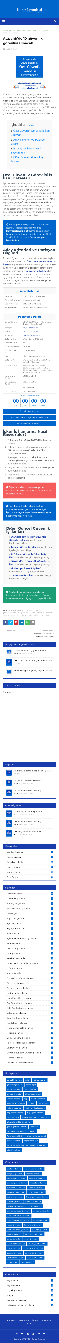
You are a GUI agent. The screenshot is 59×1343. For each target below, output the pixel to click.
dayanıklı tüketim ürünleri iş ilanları (29, 1053)
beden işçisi (31, 1084)
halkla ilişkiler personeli (36, 1136)
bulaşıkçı (32, 1131)
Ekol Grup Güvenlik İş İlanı (25, 568)
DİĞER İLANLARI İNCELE (31, 424)
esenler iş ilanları (14, 1201)
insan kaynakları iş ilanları (30, 998)
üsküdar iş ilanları (41, 615)
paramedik (44, 1117)
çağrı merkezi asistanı (35, 1108)
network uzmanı (14, 1108)
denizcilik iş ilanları (30, 948)
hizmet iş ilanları (30, 893)
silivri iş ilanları (31, 1239)
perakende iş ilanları (30, 958)
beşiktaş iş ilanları (15, 1197)
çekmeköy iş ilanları (33, 1253)
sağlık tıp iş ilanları (30, 918)
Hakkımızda (23, 1320)
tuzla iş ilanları (13, 1248)
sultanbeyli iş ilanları (16, 1243)
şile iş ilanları (12, 1262)
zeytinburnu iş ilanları (33, 1248)
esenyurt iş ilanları (33, 1201)
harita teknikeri (13, 1140)
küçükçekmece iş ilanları (17, 1229)
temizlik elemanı (14, 1080)
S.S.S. (29, 1324)
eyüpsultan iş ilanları (16, 1206)
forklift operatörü (14, 1136)
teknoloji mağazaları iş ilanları (30, 1043)
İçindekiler (23, 125)
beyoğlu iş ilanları (36, 1192)
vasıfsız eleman (13, 1098)
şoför (27, 1080)
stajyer (30, 1295)
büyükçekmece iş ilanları (37, 1197)
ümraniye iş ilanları (15, 1257)
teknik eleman (30, 1089)
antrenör (34, 1126)
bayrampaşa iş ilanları (17, 1183)
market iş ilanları (30, 973)
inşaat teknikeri (31, 1140)
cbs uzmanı (43, 1103)
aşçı (25, 1098)
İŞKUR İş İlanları (31, 328)
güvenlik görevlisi (33, 610)
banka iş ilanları (30, 857)
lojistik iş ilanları (30, 968)
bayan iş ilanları (30, 1285)
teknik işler (30, 913)
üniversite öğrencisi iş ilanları (30, 1305)
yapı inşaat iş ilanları (30, 903)
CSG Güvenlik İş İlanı (22, 575)
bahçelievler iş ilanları (16, 1178)
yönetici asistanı (14, 1150)
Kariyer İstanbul (38, 1339)
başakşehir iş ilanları (16, 1187)
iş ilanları (24, 612)
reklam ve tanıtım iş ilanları (29, 1062)
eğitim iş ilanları (30, 923)
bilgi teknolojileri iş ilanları (30, 1003)
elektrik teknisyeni (33, 1094)
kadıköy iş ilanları (24, 615)
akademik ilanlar (30, 852)
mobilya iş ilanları (30, 1033)
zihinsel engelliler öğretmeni (19, 1122)
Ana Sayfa (11, 1320)
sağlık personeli (13, 1089)
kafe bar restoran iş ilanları (30, 1008)
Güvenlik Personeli (32, 335)
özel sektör (30, 877)
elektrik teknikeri (38, 1098)
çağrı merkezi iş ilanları (30, 1018)
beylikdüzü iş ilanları (16, 1192)
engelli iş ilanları (30, 1290)
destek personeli (29, 1117)
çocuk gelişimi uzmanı (17, 1126)
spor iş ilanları (30, 933)
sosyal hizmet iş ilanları (30, 988)
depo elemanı (13, 1117)
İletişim (35, 1320)
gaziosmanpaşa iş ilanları (18, 1211)
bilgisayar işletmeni (15, 1131)
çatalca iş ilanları (14, 1253)
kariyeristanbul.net (17, 231)
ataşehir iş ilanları (16, 610)
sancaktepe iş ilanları (34, 1234)
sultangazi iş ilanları (37, 1243)
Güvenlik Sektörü (31, 331)
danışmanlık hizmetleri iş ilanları (30, 963)
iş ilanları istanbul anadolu (41, 612)
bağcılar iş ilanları (38, 1183)
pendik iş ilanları (14, 1234)
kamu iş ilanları (30, 872)
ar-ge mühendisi (14, 1094)
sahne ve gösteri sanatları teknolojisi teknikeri (26, 1145)
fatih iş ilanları (35, 1206)
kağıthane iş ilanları (32, 1225)
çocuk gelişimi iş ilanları (30, 1038)
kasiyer (31, 1103)
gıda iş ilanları (30, 953)
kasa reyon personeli (16, 1103)
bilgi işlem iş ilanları (30, 928)
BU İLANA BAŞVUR (30, 411)
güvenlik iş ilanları (11, 612)
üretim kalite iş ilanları (30, 993)
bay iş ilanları (30, 1280)
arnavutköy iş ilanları (34, 1169)
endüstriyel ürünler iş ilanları (30, 978)
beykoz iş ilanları (36, 1187)
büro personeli (40, 1080)
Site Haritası (47, 1320)
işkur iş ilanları (9, 615)
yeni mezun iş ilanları (30, 1300)
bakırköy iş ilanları (37, 1178)
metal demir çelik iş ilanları (30, 1028)
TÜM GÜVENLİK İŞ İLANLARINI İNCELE (31, 417)
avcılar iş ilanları (33, 1173)
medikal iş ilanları (29, 1057)
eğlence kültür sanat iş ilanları (30, 938)
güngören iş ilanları (41, 1211)
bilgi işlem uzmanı (35, 1112)
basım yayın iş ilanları (29, 1048)
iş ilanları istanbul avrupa (18, 1220)
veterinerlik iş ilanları (30, 1013)
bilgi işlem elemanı (15, 1112)
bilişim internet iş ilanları (30, 908)
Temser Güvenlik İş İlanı (24, 547)
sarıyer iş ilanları (14, 1239)
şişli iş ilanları (27, 1262)
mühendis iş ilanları (30, 898)
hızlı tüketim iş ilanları (30, 1023)
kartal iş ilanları (13, 1225)
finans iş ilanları (30, 943)
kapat (31, 125)
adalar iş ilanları (14, 1169)
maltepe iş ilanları (40, 1229)
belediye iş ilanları (30, 862)
